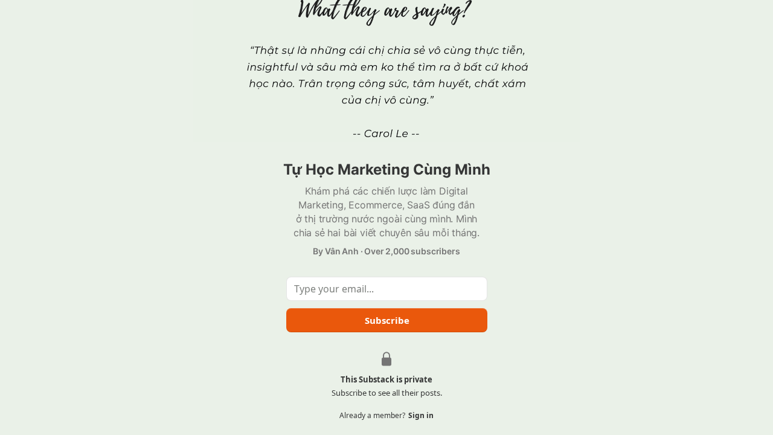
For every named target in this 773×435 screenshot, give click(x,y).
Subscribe (386, 320)
